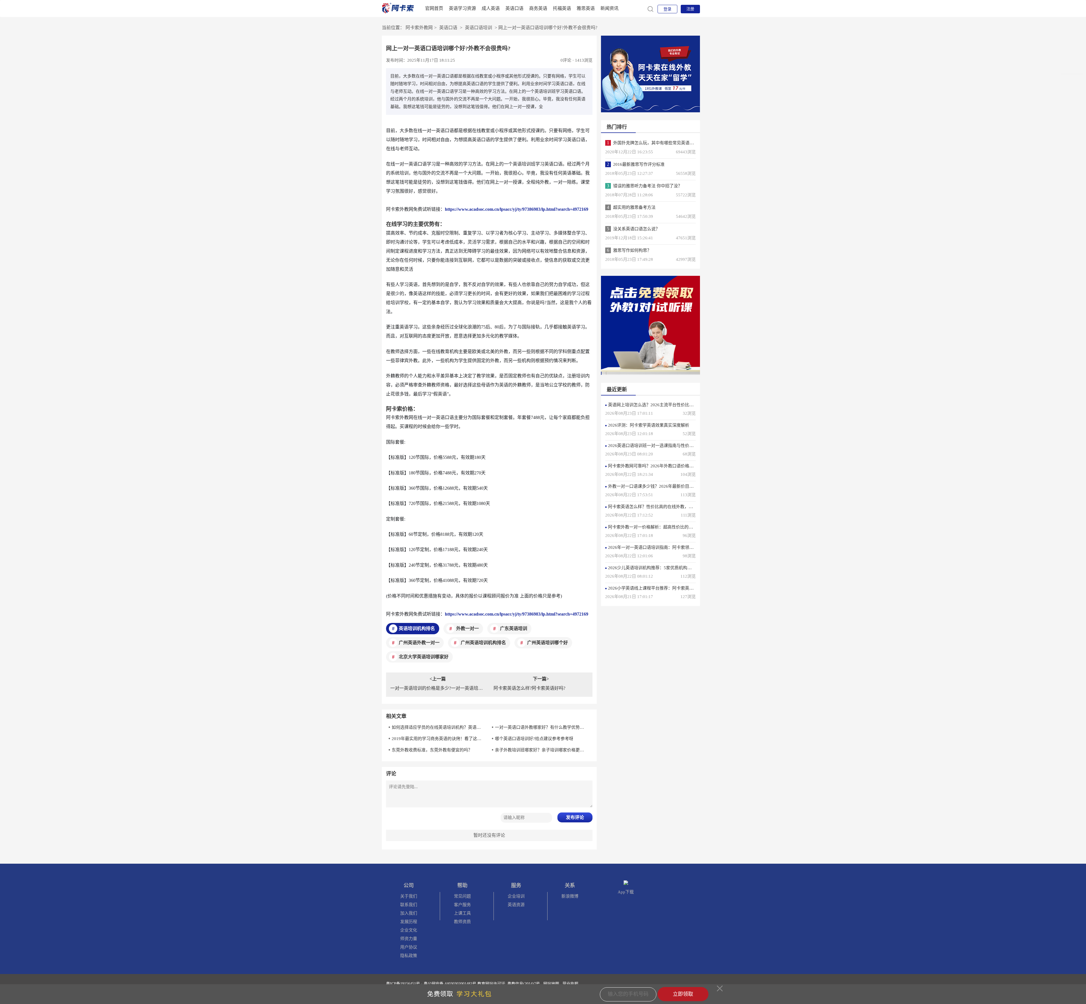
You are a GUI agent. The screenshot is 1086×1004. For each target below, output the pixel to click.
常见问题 (462, 896)
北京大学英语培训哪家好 (424, 656)
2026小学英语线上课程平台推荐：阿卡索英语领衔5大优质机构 (666, 588)
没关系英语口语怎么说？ (636, 229)
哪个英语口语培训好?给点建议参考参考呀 (534, 738)
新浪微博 (569, 896)
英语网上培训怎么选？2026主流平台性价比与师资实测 (659, 405)
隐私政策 (408, 955)
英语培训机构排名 (417, 628)
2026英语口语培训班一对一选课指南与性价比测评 (655, 445)
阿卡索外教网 (419, 27)
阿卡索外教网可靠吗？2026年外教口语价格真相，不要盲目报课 (667, 466)
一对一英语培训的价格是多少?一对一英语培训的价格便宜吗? (437, 688)
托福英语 (562, 8)
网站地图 (551, 984)
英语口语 (514, 8)
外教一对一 (467, 628)
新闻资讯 (609, 8)
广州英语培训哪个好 (547, 642)
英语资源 (516, 904)
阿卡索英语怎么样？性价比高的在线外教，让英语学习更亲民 (665, 506)
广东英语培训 (513, 628)
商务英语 (538, 8)
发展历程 (408, 921)
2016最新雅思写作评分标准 (639, 164)
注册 (690, 9)
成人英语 (491, 8)
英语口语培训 (478, 27)
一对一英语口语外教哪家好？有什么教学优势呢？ (541, 727)
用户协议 (408, 947)
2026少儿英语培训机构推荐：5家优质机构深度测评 (656, 568)
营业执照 (570, 984)
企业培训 (516, 896)
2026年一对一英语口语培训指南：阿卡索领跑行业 (655, 547)
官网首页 (434, 8)
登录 (667, 9)
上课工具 (462, 913)
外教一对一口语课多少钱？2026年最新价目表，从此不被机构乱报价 (672, 486)
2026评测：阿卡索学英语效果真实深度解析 (648, 425)
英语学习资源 (462, 8)
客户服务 (462, 904)
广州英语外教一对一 (419, 642)
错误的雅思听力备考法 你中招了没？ (647, 186)
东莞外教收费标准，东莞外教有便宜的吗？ (432, 750)
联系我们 (408, 904)
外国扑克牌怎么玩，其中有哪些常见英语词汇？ (657, 143)
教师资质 (462, 921)
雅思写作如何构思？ (632, 250)
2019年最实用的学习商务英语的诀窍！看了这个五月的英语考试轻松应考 (438, 738)
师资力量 (408, 938)
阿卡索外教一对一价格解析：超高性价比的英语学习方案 (661, 527)
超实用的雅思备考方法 (634, 207)
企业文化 (408, 930)
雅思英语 (586, 8)
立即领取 (683, 994)
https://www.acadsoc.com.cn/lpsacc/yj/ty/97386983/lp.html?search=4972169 (516, 209)
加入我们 (408, 913)
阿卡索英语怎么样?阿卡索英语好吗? (529, 688)
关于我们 (408, 896)
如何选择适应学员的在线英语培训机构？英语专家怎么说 (438, 727)
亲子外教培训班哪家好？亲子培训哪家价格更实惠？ (541, 750)
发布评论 (575, 817)
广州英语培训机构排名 (483, 642)
